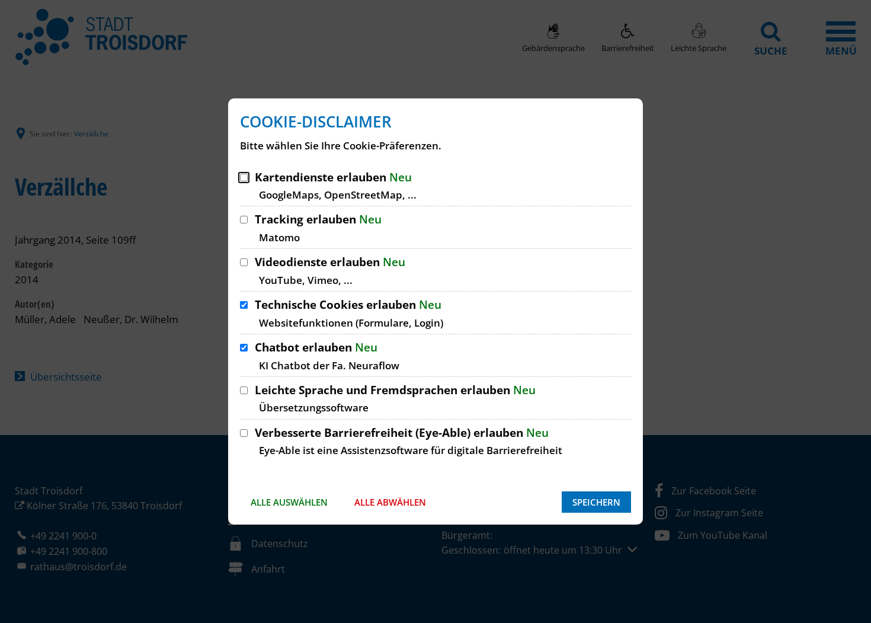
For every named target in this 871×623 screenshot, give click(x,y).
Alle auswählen (289, 502)
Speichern (596, 502)
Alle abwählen (390, 502)
